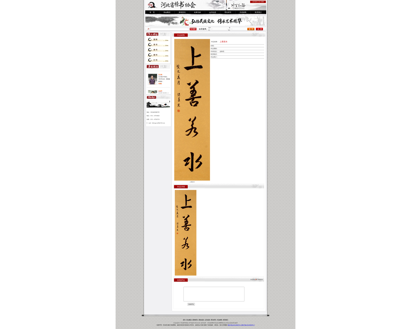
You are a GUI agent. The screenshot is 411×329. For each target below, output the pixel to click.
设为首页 (255, 1)
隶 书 (155, 50)
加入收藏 (261, 1)
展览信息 (201, 320)
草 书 (155, 45)
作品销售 (243, 12)
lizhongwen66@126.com (158, 123)
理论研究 (227, 12)
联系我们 (258, 12)
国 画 (155, 39)
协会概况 (167, 12)
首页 (184, 320)
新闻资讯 (182, 12)
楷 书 (155, 55)
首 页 (152, 12)
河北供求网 (210, 323)
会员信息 (212, 12)
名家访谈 (197, 12)
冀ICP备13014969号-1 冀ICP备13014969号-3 (241, 325)
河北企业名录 (230, 323)
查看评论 (260, 279)
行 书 (155, 60)
